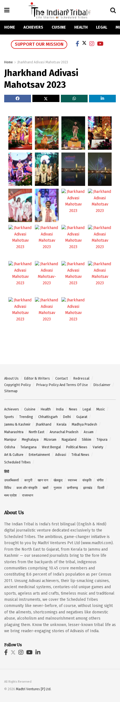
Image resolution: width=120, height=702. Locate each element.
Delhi (67, 417)
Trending (26, 417)
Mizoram (50, 440)
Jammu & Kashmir (17, 424)
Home (9, 27)
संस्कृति (87, 480)
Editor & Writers (37, 378)
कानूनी (28, 480)
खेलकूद (58, 480)
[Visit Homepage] (59, 10)
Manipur (10, 440)
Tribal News (80, 455)
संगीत (100, 480)
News (73, 409)
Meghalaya (30, 440)
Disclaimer (102, 385)
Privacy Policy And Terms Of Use (62, 385)
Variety (98, 447)
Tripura (102, 440)
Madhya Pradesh (84, 424)
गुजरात (58, 488)
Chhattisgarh (48, 417)
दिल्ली (100, 488)
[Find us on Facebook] (6, 652)
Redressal (81, 378)
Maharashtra (13, 432)
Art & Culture (13, 455)
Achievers (33, 27)
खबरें (45, 488)
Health (81, 27)
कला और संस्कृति (26, 488)
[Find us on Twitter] (13, 652)
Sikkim (86, 440)
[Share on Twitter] (45, 98)
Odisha (9, 447)
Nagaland (69, 440)
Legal (101, 27)
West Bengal (51, 447)
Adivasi (60, 455)
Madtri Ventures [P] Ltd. (33, 689)
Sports (9, 417)
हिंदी (6, 472)
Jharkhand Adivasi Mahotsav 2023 (42, 62)
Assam (88, 432)
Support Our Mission (39, 44)
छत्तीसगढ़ (72, 488)
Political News (76, 447)
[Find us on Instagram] (20, 652)
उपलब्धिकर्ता (11, 480)
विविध (7, 488)
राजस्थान (27, 495)
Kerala (61, 424)
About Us (11, 378)
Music (100, 409)
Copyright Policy (17, 385)
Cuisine (59, 27)
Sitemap (11, 391)
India (60, 409)
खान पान (43, 480)
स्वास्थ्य (72, 480)
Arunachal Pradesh (64, 432)
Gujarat (81, 417)
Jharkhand (43, 424)
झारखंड (87, 488)
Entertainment (39, 455)
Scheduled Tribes (17, 462)
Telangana (28, 447)
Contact (61, 378)
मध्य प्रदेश (10, 495)
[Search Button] (113, 10)
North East (36, 432)
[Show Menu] (6, 10)
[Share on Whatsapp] (74, 98)
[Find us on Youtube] (29, 652)
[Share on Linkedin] (102, 98)
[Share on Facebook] (17, 98)
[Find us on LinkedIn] (37, 652)
